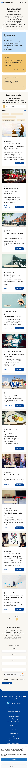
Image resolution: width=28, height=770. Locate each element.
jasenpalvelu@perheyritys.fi (14, 719)
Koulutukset (5, 114)
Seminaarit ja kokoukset (17, 114)
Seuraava (17, 616)
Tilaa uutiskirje (6, 683)
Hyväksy (14, 759)
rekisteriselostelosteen (20, 679)
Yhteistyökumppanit (14, 738)
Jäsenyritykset (14, 736)
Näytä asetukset (14, 766)
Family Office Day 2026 (12, 475)
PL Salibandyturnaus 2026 (13, 513)
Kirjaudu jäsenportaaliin (13, 743)
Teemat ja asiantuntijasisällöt (9, 117)
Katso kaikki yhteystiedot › (14, 721)
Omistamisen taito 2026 (12, 316)
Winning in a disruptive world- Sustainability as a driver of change (14, 597)
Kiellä (14, 763)
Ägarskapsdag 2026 (11, 396)
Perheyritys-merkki (14, 741)
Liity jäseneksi (14, 733)
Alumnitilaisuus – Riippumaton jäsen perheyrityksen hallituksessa (14, 148)
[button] (26, 745)
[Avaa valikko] (23, 2)
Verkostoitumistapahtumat (8, 120)
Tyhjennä (24, 110)
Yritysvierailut (21, 120)
